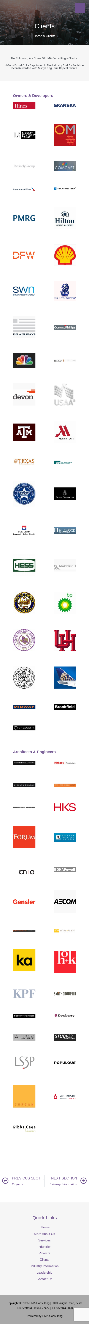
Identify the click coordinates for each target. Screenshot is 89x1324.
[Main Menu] (80, 8)
